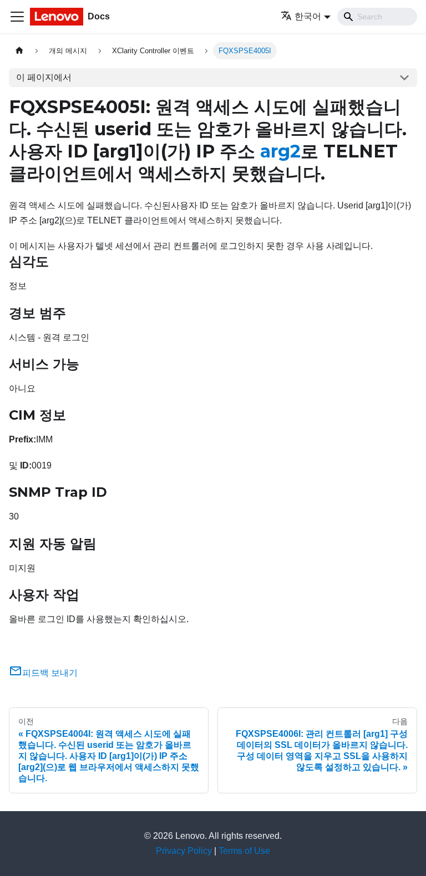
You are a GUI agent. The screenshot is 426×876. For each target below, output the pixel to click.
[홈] (19, 50)
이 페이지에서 (44, 77)
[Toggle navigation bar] (17, 16)
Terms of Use (244, 850)
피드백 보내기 (50, 673)
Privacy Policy (184, 850)
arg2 (280, 151)
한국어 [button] (308, 16)
